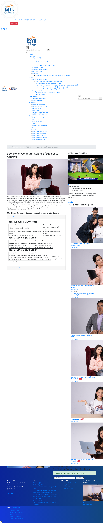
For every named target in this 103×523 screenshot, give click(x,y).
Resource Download (38, 104)
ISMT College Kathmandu (40, 131)
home (10, 147)
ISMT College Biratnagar (39, 137)
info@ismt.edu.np (43, 20)
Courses (31, 77)
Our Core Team (37, 71)
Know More (74, 247)
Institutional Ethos (37, 67)
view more (10, 492)
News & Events (14, 33)
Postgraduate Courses (39, 91)
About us (32, 56)
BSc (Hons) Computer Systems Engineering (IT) (50, 81)
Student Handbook (38, 120)
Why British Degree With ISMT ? (45, 66)
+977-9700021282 (29, 20)
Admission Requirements (39, 106)
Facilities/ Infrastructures (39, 69)
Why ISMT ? (39, 64)
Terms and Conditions (16, 512)
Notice (12, 31)
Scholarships (36, 110)
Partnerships (33, 96)
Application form (69, 485)
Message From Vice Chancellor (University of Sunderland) (53, 75)
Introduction (39, 60)
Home (31, 54)
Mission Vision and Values (43, 62)
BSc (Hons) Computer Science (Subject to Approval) (52, 87)
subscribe (79, 478)
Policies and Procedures (39, 114)
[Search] (27, 47)
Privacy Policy (14, 510)
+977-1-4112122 (18, 20)
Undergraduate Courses (39, 79)
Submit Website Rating (17, 518)
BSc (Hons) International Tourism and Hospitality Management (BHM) (57, 85)
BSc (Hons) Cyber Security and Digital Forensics (50, 89)
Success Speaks (37, 122)
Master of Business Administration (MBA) (48, 93)
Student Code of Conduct (40, 112)
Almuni (34, 123)
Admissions (32, 102)
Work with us (14, 27)
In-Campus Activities (38, 118)
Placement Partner (38, 100)
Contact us (32, 129)
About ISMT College (38, 58)
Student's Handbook (70, 483)
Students (32, 116)
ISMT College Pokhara (39, 133)
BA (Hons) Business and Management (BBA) (49, 83)
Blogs (12, 29)
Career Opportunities (15, 268)
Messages (35, 73)
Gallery (31, 127)
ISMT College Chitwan (39, 135)
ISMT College (16, 507)
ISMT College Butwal (38, 139)
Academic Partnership (39, 98)
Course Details (13, 217)
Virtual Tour (14, 23)
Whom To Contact (15, 514)
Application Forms (37, 108)
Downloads (13, 25)
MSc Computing (40, 94)
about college (87, 504)
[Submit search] (48, 50)
